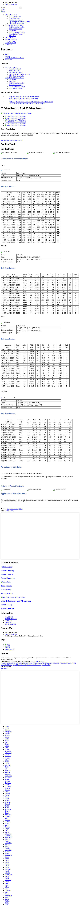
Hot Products (35, 661)
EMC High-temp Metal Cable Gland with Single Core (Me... (27, 103)
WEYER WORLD (11, 39)
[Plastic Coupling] (6, 567)
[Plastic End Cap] (6, 605)
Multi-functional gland (15, 20)
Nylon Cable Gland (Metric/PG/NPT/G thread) (23, 98)
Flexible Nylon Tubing (30, 663)
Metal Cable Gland (14, 18)
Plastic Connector (8, 578)
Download (12, 41)
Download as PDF (17, 140)
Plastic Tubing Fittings (15, 34)
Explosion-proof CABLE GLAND (19, 22)
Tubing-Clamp (7, 593)
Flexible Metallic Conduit (16, 27)
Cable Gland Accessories (16, 23)
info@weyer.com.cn (11, 634)
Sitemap (42, 661)
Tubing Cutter (9, 510)
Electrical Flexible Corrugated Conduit (38, 665)
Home (6, 54)
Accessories (12, 30)
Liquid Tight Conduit (19, 665)
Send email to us (6, 140)
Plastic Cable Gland (15, 16)
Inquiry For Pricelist (7, 659)
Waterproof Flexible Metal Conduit (11, 663)
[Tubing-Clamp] (6, 589)
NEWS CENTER (10, 43)
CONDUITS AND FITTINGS (14, 25)
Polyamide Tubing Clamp (15, 509)
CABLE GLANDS (11, 14)
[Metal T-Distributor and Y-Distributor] (13, 597)
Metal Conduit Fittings (15, 29)
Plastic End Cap (7, 608)
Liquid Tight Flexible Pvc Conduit (48, 663)
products (7, 56)
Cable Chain (12, 36)
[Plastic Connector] (7, 574)
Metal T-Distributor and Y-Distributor (16, 601)
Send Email (4, 668)
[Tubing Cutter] (6, 582)
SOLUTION (9, 37)
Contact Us (8, 44)
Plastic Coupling (7, 571)
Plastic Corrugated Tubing (17, 32)
